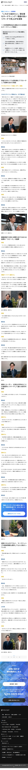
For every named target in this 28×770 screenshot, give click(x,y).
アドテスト (16, 731)
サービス (3, 720)
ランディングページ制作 (6, 736)
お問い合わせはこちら (14, 700)
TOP (3, 5)
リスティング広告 (5, 724)
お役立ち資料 (4, 717)
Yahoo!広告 (18, 724)
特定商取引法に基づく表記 (20, 754)
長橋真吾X (4, 749)
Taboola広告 (10, 731)
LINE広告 (12, 729)
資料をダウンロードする (14, 513)
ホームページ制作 (15, 736)
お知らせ (10, 717)
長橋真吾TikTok (10, 749)
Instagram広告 (15, 726)
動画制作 (22, 736)
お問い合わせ (9, 752)
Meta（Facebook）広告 (6, 726)
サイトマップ (9, 757)
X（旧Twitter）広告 (6, 729)
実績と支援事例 (8, 5)
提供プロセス (7, 714)
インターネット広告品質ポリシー (8, 754)
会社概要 (3, 752)
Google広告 (12, 724)
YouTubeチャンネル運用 (6, 738)
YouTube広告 (18, 729)
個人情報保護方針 (16, 752)
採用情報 (3, 757)
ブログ (19, 714)
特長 (3, 714)
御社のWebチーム (5, 743)
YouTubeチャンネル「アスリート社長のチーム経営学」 (12, 746)
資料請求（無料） (14, 684)
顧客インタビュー (15, 5)
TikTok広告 (4, 731)
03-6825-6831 (15, 694)
